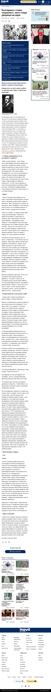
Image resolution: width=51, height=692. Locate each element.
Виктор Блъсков (40, 77)
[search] (46, 2)
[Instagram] (28, 686)
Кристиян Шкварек (44, 98)
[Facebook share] (3, 21)
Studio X (47, 690)
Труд (6, 18)
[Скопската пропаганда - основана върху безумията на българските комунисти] (8, 596)
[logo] (4, 1)
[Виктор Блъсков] (46, 77)
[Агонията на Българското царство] (22, 564)
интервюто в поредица (8, 151)
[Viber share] (6, 21)
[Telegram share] (9, 21)
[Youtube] (25, 686)
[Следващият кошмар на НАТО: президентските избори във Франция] (8, 564)
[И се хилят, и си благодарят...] (22, 596)
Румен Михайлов (41, 18)
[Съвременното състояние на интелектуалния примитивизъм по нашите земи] (22, 579)
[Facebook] (22, 686)
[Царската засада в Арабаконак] (22, 613)
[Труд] (25, 630)
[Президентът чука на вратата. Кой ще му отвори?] (8, 613)
